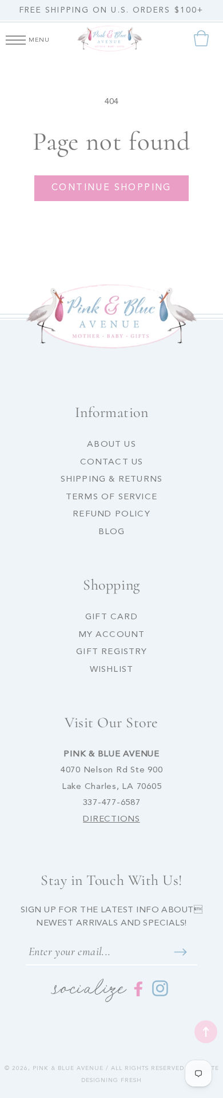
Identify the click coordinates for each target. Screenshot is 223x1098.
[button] (16, 38)
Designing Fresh (111, 1080)
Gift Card (111, 617)
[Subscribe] (180, 951)
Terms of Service (111, 497)
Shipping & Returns (112, 479)
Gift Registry (111, 652)
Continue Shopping (111, 188)
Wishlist (112, 670)
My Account (111, 635)
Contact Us (112, 462)
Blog (111, 532)
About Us (111, 444)
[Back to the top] (205, 1031)
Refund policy (111, 514)
